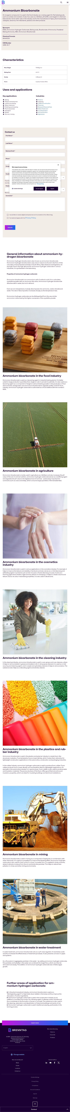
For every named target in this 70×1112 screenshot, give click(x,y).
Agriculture (41, 114)
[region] (35, 178)
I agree (52, 188)
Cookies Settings (18, 188)
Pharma (40, 100)
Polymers (41, 105)
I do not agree (39, 188)
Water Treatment (43, 109)
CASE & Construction (44, 103)
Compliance (35, 1085)
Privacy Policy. (40, 183)
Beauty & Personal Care (45, 107)
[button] (67, 1109)
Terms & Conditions (35, 1089)
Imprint (35, 1093)
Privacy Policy (35, 1081)
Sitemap (35, 1097)
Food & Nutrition (43, 110)
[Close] (58, 165)
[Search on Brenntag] (61, 2)
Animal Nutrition (43, 112)
